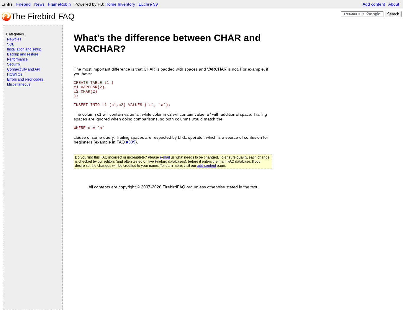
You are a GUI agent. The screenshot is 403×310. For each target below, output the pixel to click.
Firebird (23, 4)
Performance (17, 59)
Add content (374, 4)
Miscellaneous (18, 84)
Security (13, 64)
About (393, 4)
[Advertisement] (29, 104)
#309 (130, 142)
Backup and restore (22, 54)
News (39, 4)
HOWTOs (14, 74)
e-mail (165, 157)
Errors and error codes (25, 79)
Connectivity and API (23, 69)
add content (206, 166)
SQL (10, 44)
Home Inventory (120, 4)
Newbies (14, 39)
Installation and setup (24, 49)
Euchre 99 (148, 4)
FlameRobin (59, 4)
